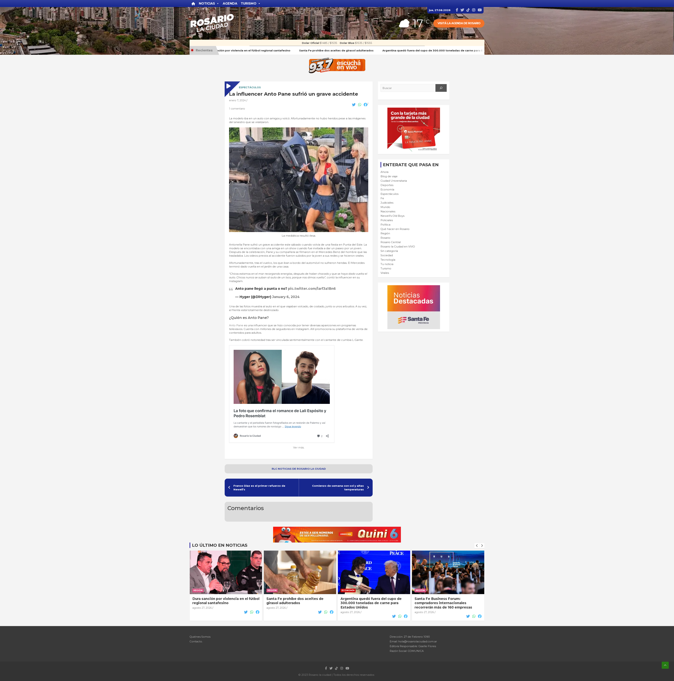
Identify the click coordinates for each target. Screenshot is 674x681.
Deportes (387, 185)
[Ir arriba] (665, 665)
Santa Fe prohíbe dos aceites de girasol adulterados (220, 601)
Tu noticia (387, 264)
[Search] (441, 88)
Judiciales (387, 202)
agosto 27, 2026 (202, 607)
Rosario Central (391, 242)
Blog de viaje (389, 176)
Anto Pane (236, 325)
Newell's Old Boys (392, 215)
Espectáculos (250, 87)
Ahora (384, 172)
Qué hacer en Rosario (395, 229)
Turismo (386, 268)
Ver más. (298, 447)
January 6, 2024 (286, 297)
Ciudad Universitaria (394, 180)
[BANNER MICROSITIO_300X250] (413, 287)
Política (385, 224)
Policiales (387, 220)
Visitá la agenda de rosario (459, 23)
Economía (387, 189)
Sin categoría (389, 251)
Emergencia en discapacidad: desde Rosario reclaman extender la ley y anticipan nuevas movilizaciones (447, 603)
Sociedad (387, 255)
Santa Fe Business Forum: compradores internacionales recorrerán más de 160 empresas (369, 603)
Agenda (230, 3)
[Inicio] (193, 3)
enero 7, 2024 (237, 100)
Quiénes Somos (200, 636)
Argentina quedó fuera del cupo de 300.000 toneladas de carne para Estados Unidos (297, 603)
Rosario (385, 237)
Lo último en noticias (219, 545)
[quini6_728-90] (337, 528)
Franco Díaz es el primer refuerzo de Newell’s (259, 487)
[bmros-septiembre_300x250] (413, 109)
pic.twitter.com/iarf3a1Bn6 (312, 289)
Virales (385, 273)
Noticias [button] (207, 3)
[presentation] (476, 545)
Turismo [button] (248, 3)
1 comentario (237, 108)
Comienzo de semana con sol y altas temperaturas (338, 487)
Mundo (385, 207)
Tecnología (388, 259)
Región (385, 233)
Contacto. (196, 641)
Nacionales (388, 211)
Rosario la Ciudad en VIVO (398, 246)
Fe (382, 198)
